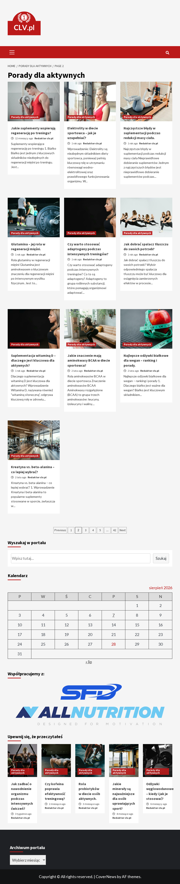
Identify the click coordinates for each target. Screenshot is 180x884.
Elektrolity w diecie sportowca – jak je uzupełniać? (82, 133)
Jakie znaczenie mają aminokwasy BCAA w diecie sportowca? (88, 360)
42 (114, 530)
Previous (60, 530)
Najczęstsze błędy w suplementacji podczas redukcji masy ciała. (142, 133)
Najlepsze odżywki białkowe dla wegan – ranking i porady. (146, 360)
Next (123, 530)
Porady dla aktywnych (24, 117)
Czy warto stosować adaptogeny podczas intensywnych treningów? (87, 249)
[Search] (167, 53)
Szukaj (161, 558)
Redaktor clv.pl (43, 138)
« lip (89, 661)
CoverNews (106, 876)
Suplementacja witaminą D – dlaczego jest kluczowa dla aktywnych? (33, 360)
